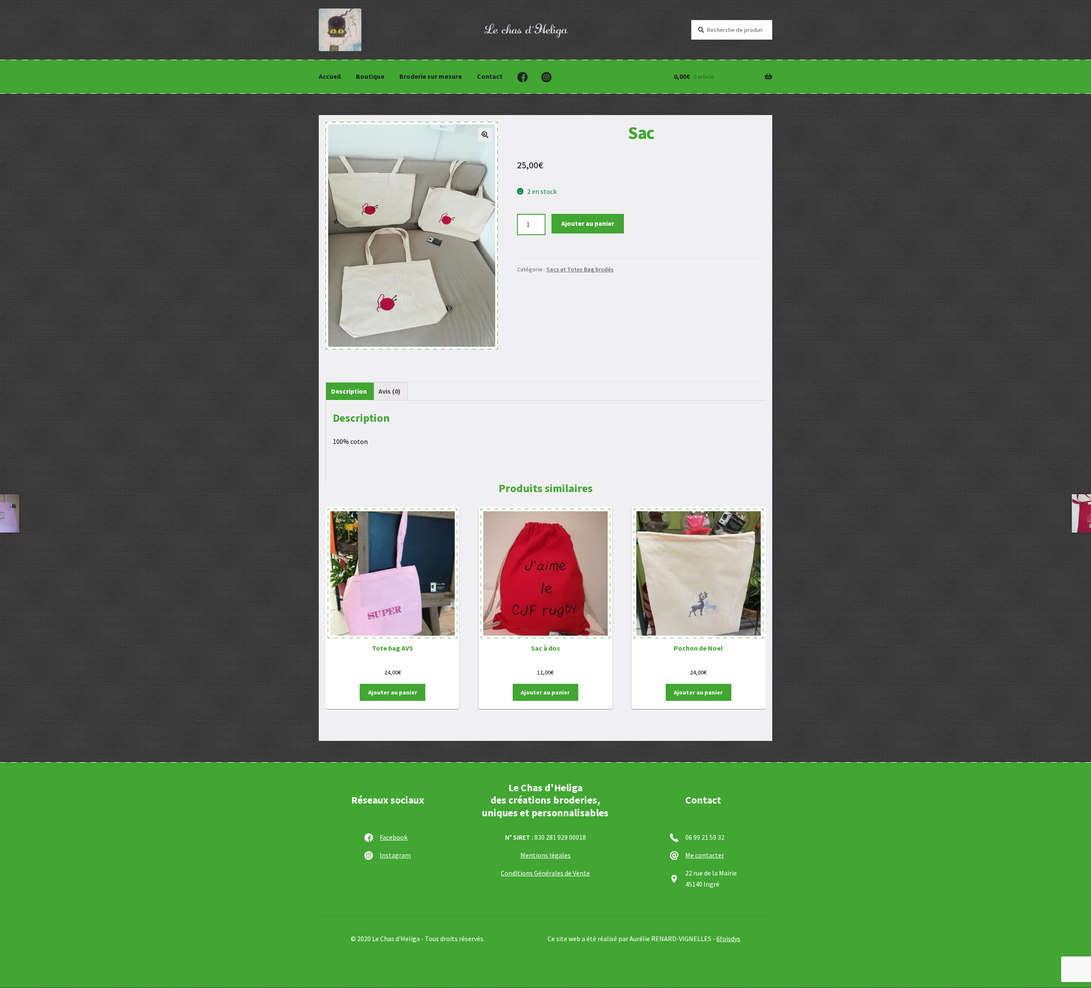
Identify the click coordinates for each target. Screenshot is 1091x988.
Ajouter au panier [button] (392, 692)
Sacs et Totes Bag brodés (580, 269)
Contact (489, 76)
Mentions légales (545, 855)
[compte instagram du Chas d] (546, 77)
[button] (485, 134)
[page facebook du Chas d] (522, 77)
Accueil (330, 76)
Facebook (393, 837)
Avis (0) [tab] (389, 391)
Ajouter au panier (587, 223)
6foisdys (728, 938)
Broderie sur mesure (430, 76)
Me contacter (704, 855)
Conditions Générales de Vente (545, 873)
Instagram (395, 855)
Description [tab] (349, 391)
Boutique (370, 76)
